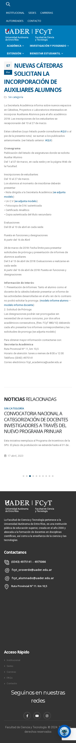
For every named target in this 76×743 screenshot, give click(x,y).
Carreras (46, 13)
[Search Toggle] (8, 4)
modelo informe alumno (54, 300)
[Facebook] (27, 716)
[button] (23, 476)
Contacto (34, 21)
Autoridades (15, 21)
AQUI (63, 131)
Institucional (15, 13)
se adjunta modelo (26, 201)
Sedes (32, 13)
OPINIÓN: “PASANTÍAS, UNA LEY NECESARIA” (35, 416)
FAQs (10, 677)
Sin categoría (15, 97)
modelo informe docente (18, 305)
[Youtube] (37, 716)
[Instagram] (47, 716)
